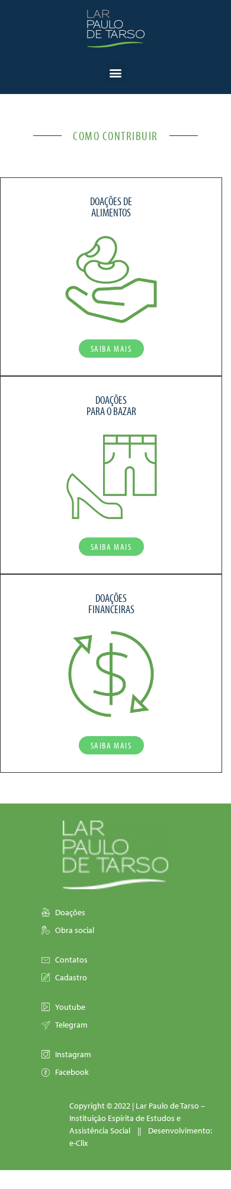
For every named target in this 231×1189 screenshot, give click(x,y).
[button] (116, 72)
